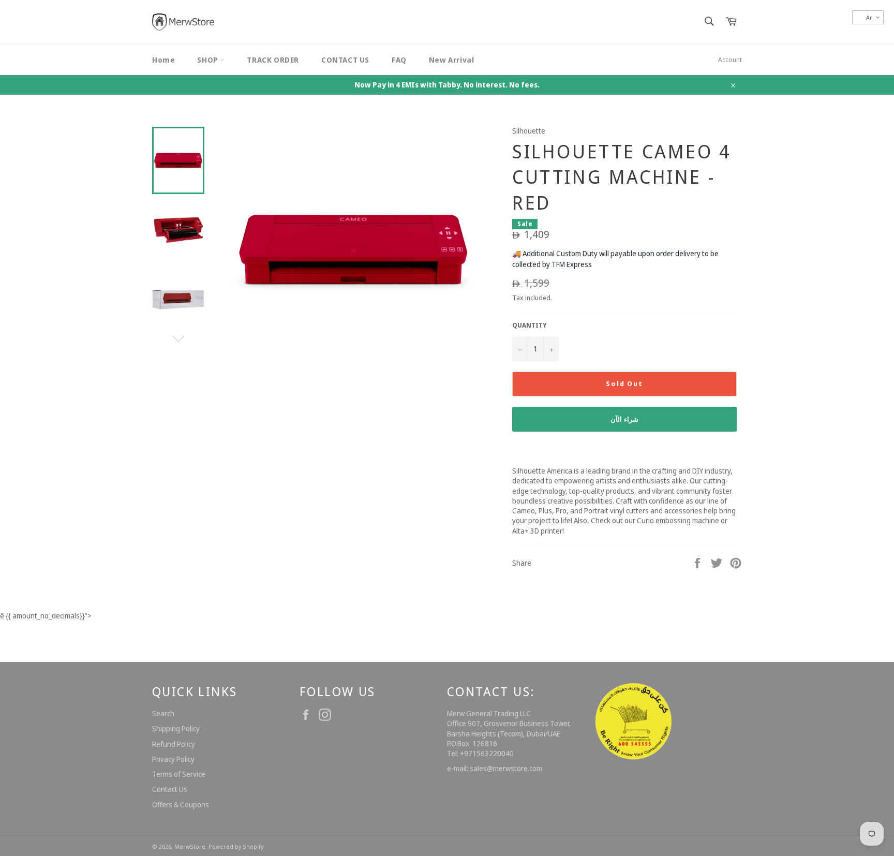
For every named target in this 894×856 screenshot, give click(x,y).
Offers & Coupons (180, 804)
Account (730, 59)
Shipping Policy (176, 728)
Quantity (529, 325)
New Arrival (451, 60)
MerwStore (189, 846)
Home (163, 60)
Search (163, 713)
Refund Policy (173, 744)
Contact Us (169, 789)
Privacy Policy (173, 759)
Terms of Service (178, 774)
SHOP (208, 60)
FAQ (399, 60)
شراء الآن (624, 419)
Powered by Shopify (235, 846)
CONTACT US (345, 60)
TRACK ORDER (273, 60)
